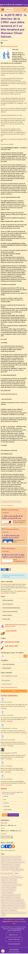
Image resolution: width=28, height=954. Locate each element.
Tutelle (10, 879)
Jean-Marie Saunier (6, 873)
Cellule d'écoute (13, 935)
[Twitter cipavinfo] (2, 846)
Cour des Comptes (19, 902)
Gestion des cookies (14, 952)
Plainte (3, 857)
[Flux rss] (13, 846)
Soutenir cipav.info (7, 615)
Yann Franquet (16, 897)
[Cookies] (3, 951)
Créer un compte (4, 687)
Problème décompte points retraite (10, 895)
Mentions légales (14, 949)
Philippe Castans (5, 913)
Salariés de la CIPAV (6, 890)
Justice (22, 862)
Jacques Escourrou (6, 501)
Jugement (4, 879)
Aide (15, 879)
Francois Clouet (16, 913)
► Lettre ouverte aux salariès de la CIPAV (10, 536)
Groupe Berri (15, 907)
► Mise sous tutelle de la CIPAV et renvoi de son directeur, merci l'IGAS (12, 517)
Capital (22, 907)
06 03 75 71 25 (17, 930)
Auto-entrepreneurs (11, 910)
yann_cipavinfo (6, 753)
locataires (17, 864)
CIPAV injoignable (5, 897)
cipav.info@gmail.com (18, 928)
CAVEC (9, 859)
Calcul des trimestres (6, 892)
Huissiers (3, 859)
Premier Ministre (5, 887)
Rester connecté (7, 684)
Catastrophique (8, 809)
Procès (17, 905)
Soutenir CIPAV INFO (14, 939)
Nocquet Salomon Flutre (7, 869)
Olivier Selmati (16, 501)
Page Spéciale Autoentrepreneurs (11, 607)
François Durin (18, 877)
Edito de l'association (7, 600)
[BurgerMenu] (25, 9)
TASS (11, 877)
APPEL (19, 857)
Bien (5, 799)
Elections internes (11, 857)
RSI (14, 890)
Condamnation (17, 859)
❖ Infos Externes (11, 548)
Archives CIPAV (6, 619)
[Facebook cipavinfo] (6, 846)
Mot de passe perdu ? (12, 687)
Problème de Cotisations (7, 867)
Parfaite (6, 796)
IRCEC (17, 867)
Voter (4, 815)
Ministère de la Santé (7, 902)
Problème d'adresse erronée (8, 882)
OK (25, 656)
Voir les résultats (13, 815)
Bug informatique (6, 907)
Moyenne (6, 803)
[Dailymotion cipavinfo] (9, 846)
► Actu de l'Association (12, 46)
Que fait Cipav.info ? (7, 604)
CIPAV (16, 873)
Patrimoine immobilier (13, 862)
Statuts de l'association (14, 943)
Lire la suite (4, 708)
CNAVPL (3, 862)
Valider (14, 691)
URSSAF (14, 887)
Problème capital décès (7, 905)
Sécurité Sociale (17, 885)
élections (23, 913)
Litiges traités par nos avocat (10, 611)
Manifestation (5, 877)
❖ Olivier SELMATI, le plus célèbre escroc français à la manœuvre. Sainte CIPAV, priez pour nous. (13, 556)
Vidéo (2, 910)
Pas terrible (7, 806)
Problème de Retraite (7, 864)
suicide (3, 915)
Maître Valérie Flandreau (7, 900)
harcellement (19, 900)
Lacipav (23, 905)
